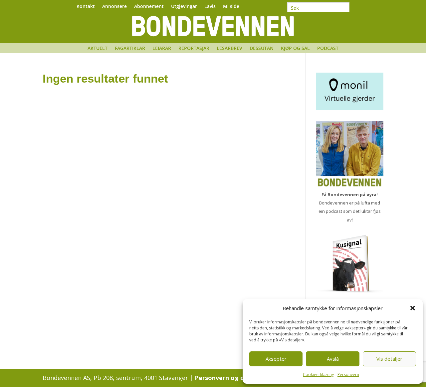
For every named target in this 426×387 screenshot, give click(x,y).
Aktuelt (97, 48)
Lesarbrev (229, 48)
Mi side (231, 6)
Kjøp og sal (295, 48)
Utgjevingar (184, 6)
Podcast (327, 48)
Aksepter (276, 358)
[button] (412, 308)
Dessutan (262, 48)
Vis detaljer (389, 358)
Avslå (333, 358)
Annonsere (114, 6)
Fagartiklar (130, 48)
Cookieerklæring (318, 374)
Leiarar (161, 48)
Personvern (348, 374)
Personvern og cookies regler (239, 378)
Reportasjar (193, 48)
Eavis (210, 6)
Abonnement (149, 6)
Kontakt (86, 6)
